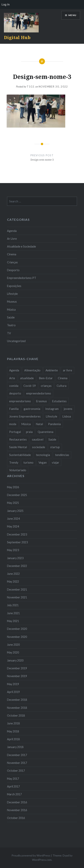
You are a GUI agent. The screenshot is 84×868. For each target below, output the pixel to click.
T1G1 (31, 86)
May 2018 (13, 731)
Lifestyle (12, 293)
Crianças (12, 262)
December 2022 (17, 566)
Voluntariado (17, 470)
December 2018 (17, 699)
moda (12, 424)
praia (29, 432)
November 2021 (17, 597)
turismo (28, 462)
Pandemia (54, 424)
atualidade (27, 378)
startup (55, 447)
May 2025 (13, 502)
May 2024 (13, 526)
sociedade (38, 447)
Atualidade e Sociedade (21, 246)
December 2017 (17, 755)
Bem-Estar (46, 378)
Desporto (13, 270)
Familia (14, 408)
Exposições (14, 286)
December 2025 (17, 495)
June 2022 (13, 573)
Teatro (11, 325)
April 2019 (13, 692)
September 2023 (17, 542)
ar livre (67, 370)
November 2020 (17, 636)
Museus (12, 301)
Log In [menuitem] (6, 4)
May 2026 (13, 487)
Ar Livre (12, 238)
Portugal (15, 432)
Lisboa (66, 416)
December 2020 (17, 628)
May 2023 (13, 550)
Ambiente (52, 370)
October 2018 (16, 715)
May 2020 (13, 652)
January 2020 (15, 660)
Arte (12, 378)
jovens (68, 408)
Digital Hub (17, 37)
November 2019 (17, 676)
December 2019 (17, 668)
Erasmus (41, 401)
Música (11, 309)
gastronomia (32, 408)
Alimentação (32, 370)
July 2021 (13, 605)
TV (9, 333)
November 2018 (17, 707)
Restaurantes (18, 439)
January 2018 (15, 747)
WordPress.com (42, 859)
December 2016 (17, 802)
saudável (37, 439)
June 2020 (13, 644)
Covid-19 (29, 385)
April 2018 (13, 739)
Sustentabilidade (20, 455)
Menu (72, 15)
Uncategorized (16, 341)
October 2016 (16, 818)
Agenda (12, 230)
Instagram (52, 408)
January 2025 (15, 510)
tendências (62, 455)
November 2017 (17, 762)
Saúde (11, 317)
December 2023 (17, 534)
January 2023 (15, 558)
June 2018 (13, 723)
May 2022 (13, 581)
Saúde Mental (18, 447)
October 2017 (16, 770)
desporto (15, 393)
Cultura (61, 385)
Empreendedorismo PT (21, 278)
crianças (46, 385)
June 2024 (13, 518)
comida (13, 385)
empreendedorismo (38, 393)
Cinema (11, 254)
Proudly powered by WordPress (31, 855)
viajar (55, 462)
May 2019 (13, 684)
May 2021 (13, 621)
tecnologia (43, 455)
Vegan (42, 462)
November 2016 (17, 810)
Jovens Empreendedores (25, 416)
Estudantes (59, 401)
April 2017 (13, 786)
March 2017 (14, 794)
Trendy (13, 462)
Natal (39, 424)
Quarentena (45, 432)
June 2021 (13, 613)
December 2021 (17, 589)
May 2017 (13, 778)
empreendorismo (20, 401)
